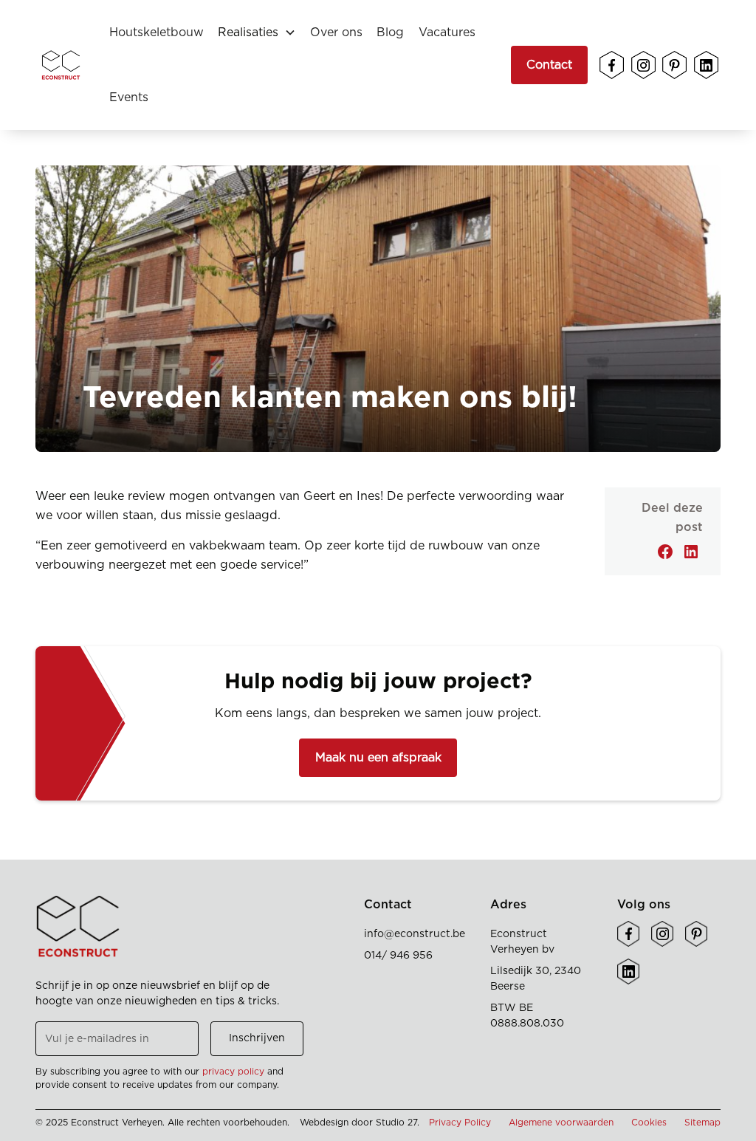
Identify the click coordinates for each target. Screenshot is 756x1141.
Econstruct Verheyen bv (522, 942)
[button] (256, 32)
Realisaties (248, 32)
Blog (390, 32)
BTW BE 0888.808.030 (527, 1016)
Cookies (649, 1122)
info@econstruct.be (414, 934)
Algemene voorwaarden (561, 1122)
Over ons (336, 32)
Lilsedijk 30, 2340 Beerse (535, 979)
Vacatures (447, 32)
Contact (549, 65)
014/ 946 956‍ (398, 955)
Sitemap (702, 1122)
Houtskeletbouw (156, 32)
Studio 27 (396, 1122)
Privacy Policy (460, 1122)
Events (128, 97)
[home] (61, 65)
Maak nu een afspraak (378, 758)
